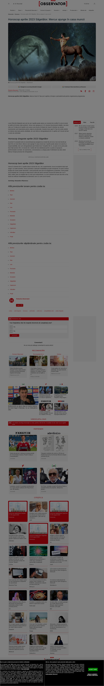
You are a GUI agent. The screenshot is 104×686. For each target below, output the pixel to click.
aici (11, 678)
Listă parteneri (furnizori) (52, 674)
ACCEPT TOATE (93, 669)
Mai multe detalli (25, 669)
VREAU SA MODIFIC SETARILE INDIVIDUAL (92, 675)
